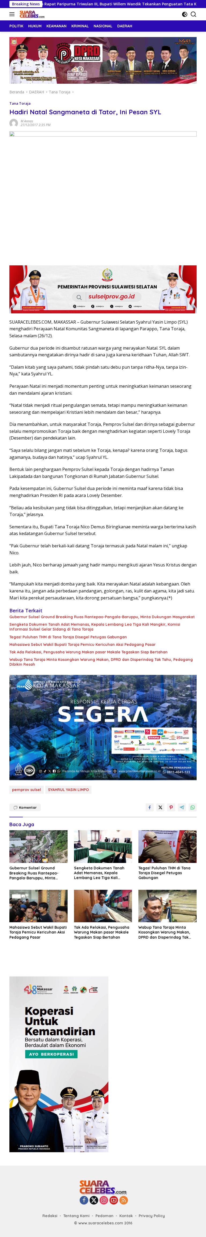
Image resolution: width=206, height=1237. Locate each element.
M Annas (27, 121)
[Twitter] (94, 1200)
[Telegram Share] (182, 807)
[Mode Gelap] (185, 14)
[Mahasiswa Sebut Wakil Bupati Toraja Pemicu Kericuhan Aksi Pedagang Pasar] (38, 906)
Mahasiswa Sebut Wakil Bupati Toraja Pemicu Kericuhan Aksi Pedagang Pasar (82, 644)
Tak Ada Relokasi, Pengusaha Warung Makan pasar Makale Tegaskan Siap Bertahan (88, 652)
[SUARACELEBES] (31, 14)
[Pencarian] (193, 14)
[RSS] (123, 1200)
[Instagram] (104, 1200)
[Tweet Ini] (160, 807)
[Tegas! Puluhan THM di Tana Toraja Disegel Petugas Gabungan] (167, 846)
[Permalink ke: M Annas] (13, 122)
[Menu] (13, 14)
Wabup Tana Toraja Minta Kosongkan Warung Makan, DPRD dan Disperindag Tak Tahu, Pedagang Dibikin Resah (101, 662)
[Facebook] (84, 1200)
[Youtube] (113, 1200)
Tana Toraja (20, 103)
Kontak (126, 1215)
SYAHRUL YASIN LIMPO (68, 789)
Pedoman (104, 1215)
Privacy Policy (152, 1215)
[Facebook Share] (150, 807)
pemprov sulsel (26, 789)
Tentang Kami (76, 1215)
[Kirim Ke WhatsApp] (193, 807)
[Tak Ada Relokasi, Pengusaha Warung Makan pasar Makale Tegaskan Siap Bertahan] (103, 906)
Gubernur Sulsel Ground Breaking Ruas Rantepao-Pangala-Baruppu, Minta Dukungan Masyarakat (102, 616)
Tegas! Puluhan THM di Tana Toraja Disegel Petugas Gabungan (68, 637)
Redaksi (49, 1215)
